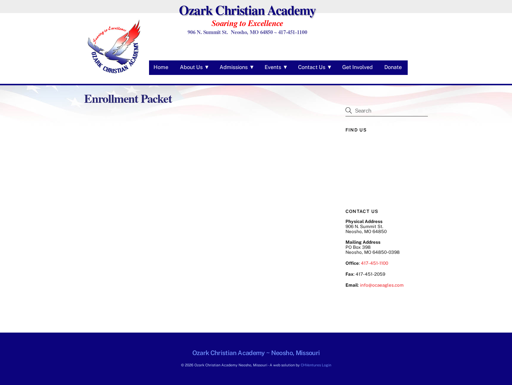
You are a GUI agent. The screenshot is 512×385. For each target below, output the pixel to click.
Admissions (234, 67)
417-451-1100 (374, 263)
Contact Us (311, 67)
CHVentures (311, 365)
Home (160, 67)
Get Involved (357, 67)
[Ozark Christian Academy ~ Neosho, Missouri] (113, 74)
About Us (191, 67)
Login (326, 365)
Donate (393, 67)
